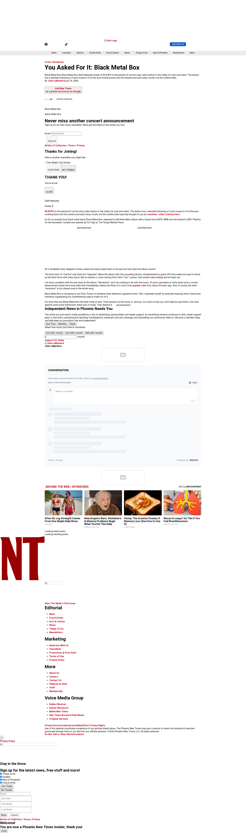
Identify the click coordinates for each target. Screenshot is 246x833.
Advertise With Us (58, 645)
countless (152, 214)
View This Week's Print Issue (60, 603)
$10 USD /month (54, 333)
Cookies (64, 725)
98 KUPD (49, 211)
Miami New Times (58, 711)
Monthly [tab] (62, 324)
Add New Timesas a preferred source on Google (63, 90)
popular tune (139, 285)
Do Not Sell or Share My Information (64, 734)
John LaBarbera (56, 80)
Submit (14, 815)
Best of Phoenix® (11, 779)
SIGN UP (52, 141)
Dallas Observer (57, 704)
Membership (55, 691)
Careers (53, 676)
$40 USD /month (93, 333)
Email (48, 133)
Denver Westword (58, 708)
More (192, 53)
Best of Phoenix (160, 53)
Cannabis (66, 53)
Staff (52, 687)
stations (169, 214)
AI (83, 725)
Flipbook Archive (58, 684)
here (177, 214)
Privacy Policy (56, 660)
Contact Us (55, 680)
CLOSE (49, 191)
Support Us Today (54, 340)
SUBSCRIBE (54, 170)
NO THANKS (68, 170)
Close (4, 831)
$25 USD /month (74, 333)
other (162, 214)
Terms (71, 145)
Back (3, 815)
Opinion (80, 53)
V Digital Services (58, 719)
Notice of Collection (55, 145)
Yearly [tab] (72, 324)
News (54, 53)
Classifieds (55, 649)
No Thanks (6, 790)
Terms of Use (56, 656)
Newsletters (178, 53)
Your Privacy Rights (94, 725)
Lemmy (159, 277)
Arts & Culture (112, 53)
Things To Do (141, 53)
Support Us (178, 44)
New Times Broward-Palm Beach (66, 715)
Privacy (81, 145)
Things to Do (8, 774)
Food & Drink (95, 53)
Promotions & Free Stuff (62, 652)
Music (127, 53)
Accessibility (75, 725)
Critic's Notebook (54, 62)
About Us (54, 673)
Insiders (6, 777)
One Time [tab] (51, 324)
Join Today (6, 786)
